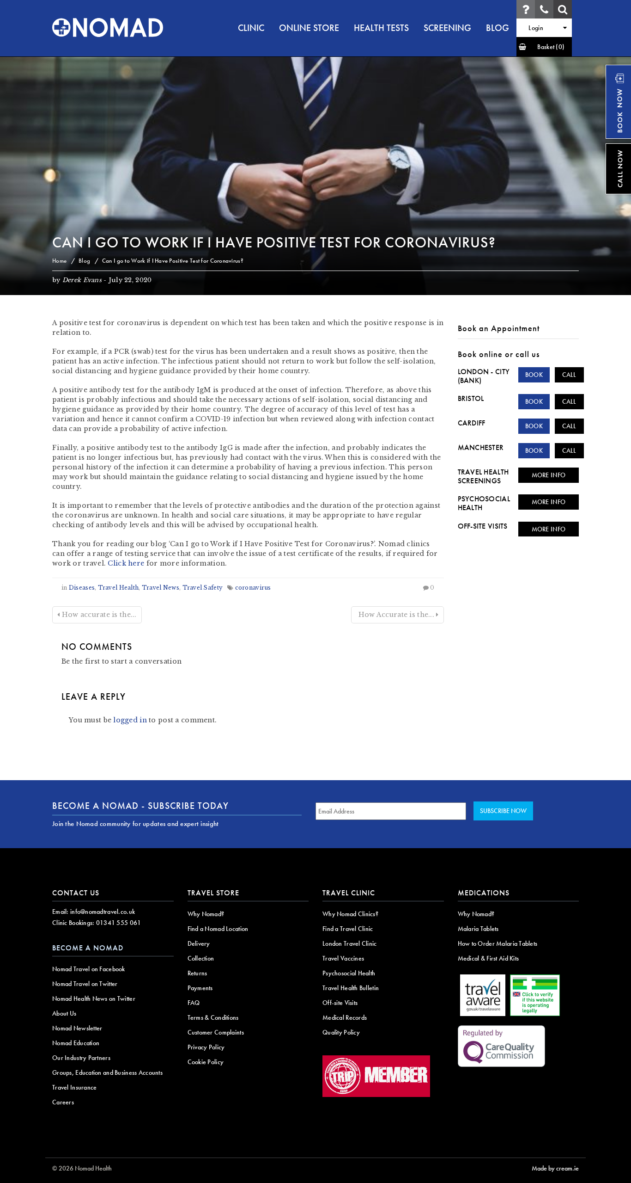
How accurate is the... (98, 614)
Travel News (160, 587)
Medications (484, 893)
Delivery (199, 943)
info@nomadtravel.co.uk (102, 911)
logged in (130, 720)
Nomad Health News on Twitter (93, 998)
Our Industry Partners (81, 1058)
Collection (201, 958)
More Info (549, 475)
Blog (84, 261)
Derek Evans (82, 280)
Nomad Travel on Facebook (88, 969)
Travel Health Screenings (483, 476)
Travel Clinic (348, 893)
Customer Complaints (216, 1032)
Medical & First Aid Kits (488, 958)
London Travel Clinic (349, 943)
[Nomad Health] (107, 27)
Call (569, 374)
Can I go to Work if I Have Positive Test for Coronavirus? (274, 242)
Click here (126, 563)
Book (534, 374)
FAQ (194, 1002)
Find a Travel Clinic (347, 928)
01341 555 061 (118, 922)
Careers (63, 1102)
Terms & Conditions (213, 1017)
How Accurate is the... (396, 614)
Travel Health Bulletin (350, 988)
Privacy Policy (206, 1047)
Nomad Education (75, 1043)
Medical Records (344, 1017)
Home (59, 261)
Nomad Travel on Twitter (84, 984)
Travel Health (118, 587)
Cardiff (471, 423)
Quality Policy (341, 1032)
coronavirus (253, 587)
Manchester (481, 447)
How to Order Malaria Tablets (498, 943)
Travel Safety (202, 587)
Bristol (471, 398)
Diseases (82, 587)
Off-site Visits (483, 526)
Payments (200, 988)
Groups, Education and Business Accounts (107, 1072)
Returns (197, 973)
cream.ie (567, 1168)
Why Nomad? (206, 914)
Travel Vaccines (343, 958)
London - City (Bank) (484, 376)
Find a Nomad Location (218, 928)
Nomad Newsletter (77, 1028)
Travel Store (213, 893)
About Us (64, 1013)
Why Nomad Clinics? (350, 914)
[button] (544, 46)
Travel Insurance (74, 1087)
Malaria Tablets (478, 928)
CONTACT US (75, 893)
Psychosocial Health (484, 503)
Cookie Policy (206, 1062)
